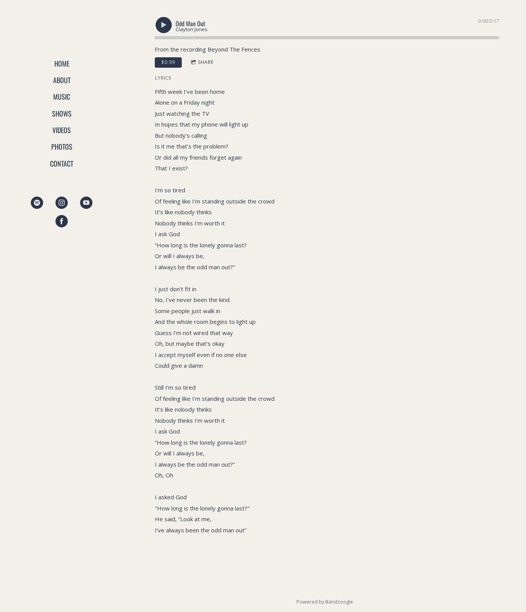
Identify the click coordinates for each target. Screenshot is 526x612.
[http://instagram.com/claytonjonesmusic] (61, 203)
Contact (61, 163)
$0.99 (168, 62)
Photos (61, 147)
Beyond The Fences (234, 49)
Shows (62, 113)
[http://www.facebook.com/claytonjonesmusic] (61, 221)
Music (61, 97)
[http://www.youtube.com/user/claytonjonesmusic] (86, 203)
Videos (61, 130)
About (61, 80)
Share (206, 62)
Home (61, 63)
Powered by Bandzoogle (325, 602)
